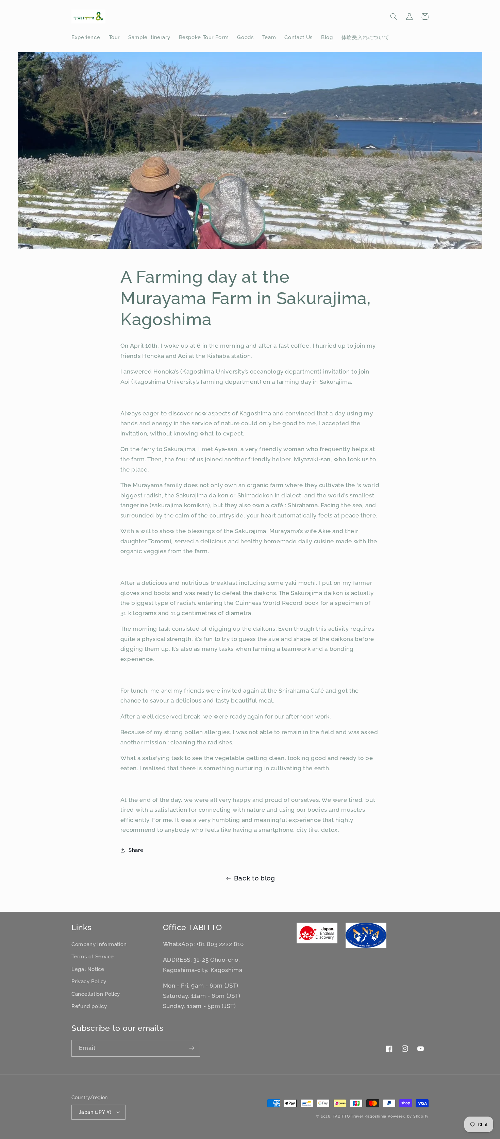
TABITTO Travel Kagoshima (359, 1116)
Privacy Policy (88, 981)
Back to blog (254, 878)
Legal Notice (87, 969)
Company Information (99, 944)
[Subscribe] (192, 1048)
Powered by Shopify (408, 1116)
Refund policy (89, 1006)
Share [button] (136, 850)
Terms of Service (92, 956)
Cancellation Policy (95, 994)
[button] (393, 16)
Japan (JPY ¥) (95, 1112)
